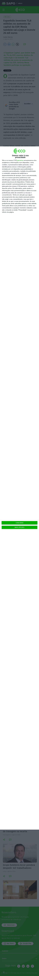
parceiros (20, 160)
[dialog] (19, 488)
